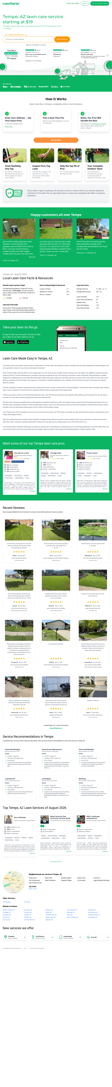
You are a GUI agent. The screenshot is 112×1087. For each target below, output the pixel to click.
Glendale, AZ (71, 912)
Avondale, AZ (28, 910)
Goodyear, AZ (7, 915)
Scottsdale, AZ (92, 917)
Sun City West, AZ (29, 920)
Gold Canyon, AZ (93, 912)
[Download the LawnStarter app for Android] (23, 342)
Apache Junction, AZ (9, 910)
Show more (32, 491)
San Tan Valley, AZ (72, 917)
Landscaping (7, 902)
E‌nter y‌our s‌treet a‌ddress (15, 39)
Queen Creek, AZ (51, 917)
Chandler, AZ (92, 910)
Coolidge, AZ (7, 912)
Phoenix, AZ (27, 917)
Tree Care (27, 902)
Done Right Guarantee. (98, 124)
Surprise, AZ (49, 920)
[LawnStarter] (11, 3)
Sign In (84, 3)
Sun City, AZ (6, 920)
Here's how (9, 127)
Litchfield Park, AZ (51, 915)
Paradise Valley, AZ (94, 915)
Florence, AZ (28, 912)
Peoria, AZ (6, 917)
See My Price (56, 140)
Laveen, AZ (27, 915)
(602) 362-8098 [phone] (73, 3)
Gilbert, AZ (49, 912)
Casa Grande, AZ (72, 910)
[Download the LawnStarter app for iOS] (9, 342)
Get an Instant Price (100, 3)
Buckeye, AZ (49, 910)
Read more (32, 257)
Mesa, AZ (70, 915)
